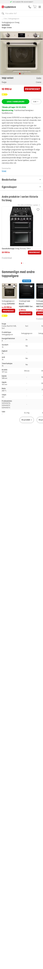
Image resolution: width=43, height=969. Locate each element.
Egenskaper (9, 187)
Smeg (4, 171)
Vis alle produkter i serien (28, 205)
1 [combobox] (34, 102)
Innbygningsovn (13, 19)
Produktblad (7, 258)
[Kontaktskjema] (30, 7)
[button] (21, 80)
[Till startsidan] (9, 7)
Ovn (5, 19)
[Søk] (3, 13)
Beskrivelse (9, 179)
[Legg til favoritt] (38, 36)
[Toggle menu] (39, 6)
